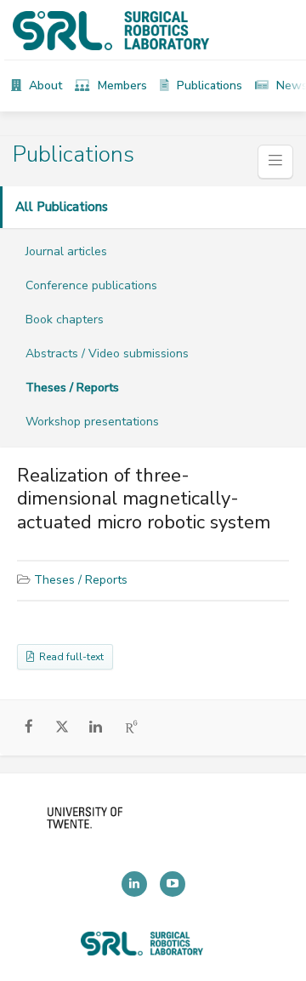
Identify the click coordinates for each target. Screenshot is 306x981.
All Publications (61, 206)
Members (120, 85)
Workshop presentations (92, 422)
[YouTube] (172, 884)
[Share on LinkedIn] (95, 727)
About (44, 85)
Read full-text (69, 657)
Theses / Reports (72, 387)
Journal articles (66, 251)
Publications (207, 85)
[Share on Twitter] (62, 729)
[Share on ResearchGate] (132, 727)
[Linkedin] (134, 884)
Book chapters (65, 319)
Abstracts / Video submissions (107, 353)
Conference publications (91, 285)
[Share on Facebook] (29, 727)
